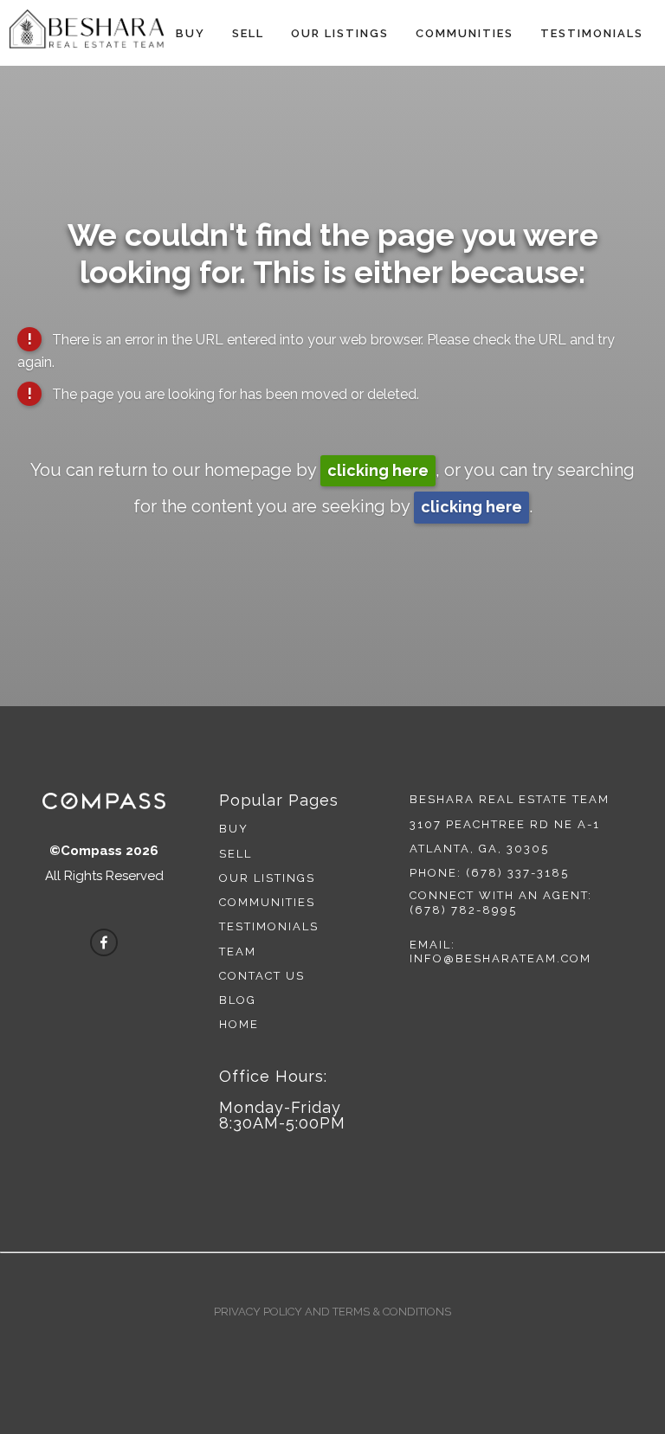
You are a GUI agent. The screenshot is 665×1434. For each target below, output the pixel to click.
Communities (464, 33)
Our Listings (340, 33)
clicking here (378, 470)
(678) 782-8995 (463, 909)
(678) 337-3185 (517, 872)
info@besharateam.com (500, 958)
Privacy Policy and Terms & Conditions (332, 1311)
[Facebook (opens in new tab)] (104, 942)
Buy (190, 33)
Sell (248, 33)
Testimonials (591, 33)
